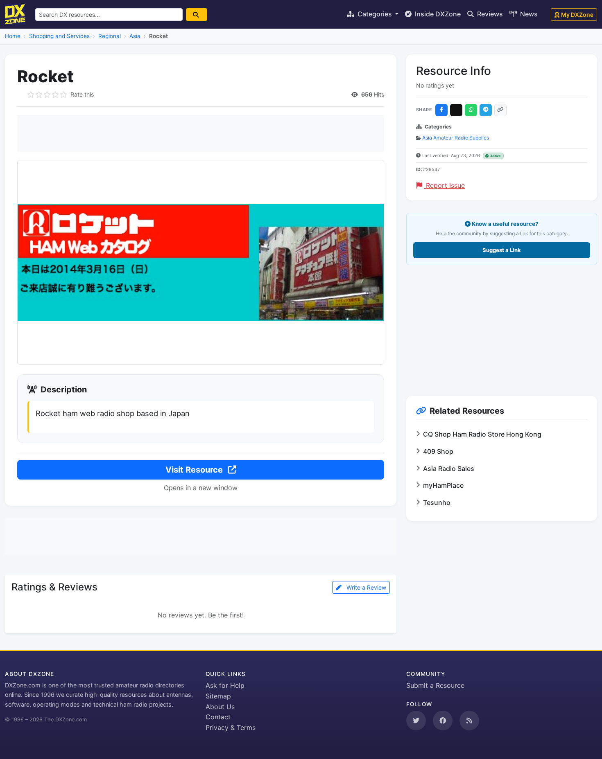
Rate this (82, 94)
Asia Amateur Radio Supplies (455, 138)
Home (12, 36)
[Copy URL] (500, 110)
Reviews (489, 14)
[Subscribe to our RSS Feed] (469, 720)
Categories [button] (375, 14)
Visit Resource (195, 470)
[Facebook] (441, 110)
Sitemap (218, 696)
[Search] (196, 14)
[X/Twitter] (456, 110)
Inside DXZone (437, 14)
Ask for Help (225, 685)
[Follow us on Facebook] (443, 720)
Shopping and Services (59, 36)
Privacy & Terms (231, 727)
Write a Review (365, 587)
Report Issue (444, 185)
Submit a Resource (435, 685)
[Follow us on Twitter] (416, 720)
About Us (220, 707)
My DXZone (577, 14)
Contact (218, 717)
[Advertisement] (200, 133)
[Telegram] (486, 110)
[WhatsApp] (471, 110)
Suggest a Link (501, 250)
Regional (109, 36)
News (528, 14)
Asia (134, 36)
